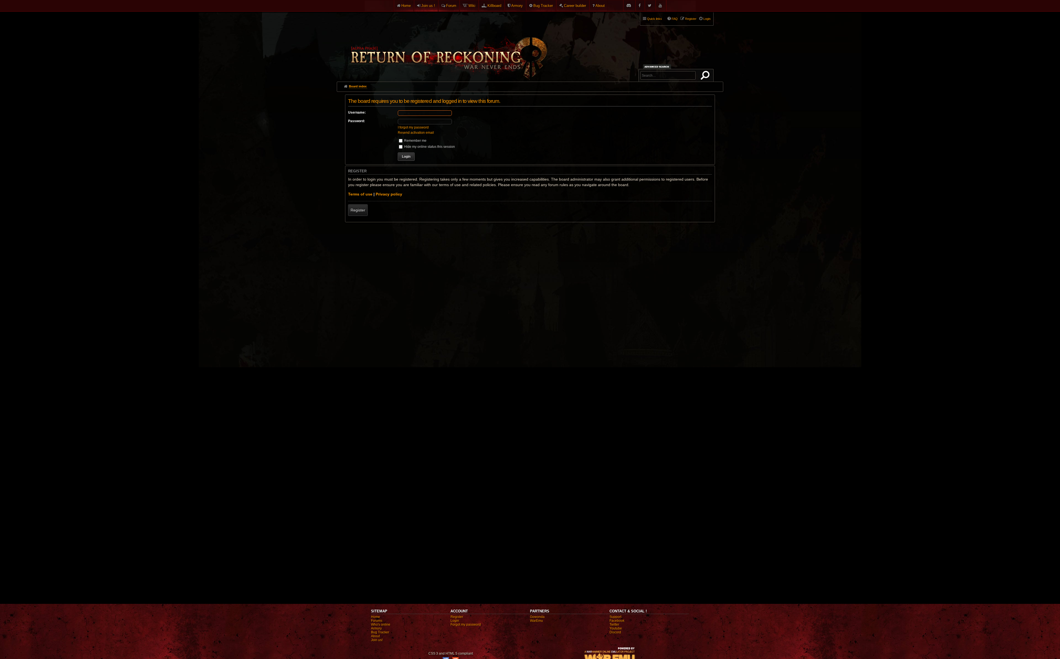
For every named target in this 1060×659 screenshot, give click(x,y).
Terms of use (360, 194)
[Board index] (448, 44)
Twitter (614, 624)
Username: (357, 112)
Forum (451, 6)
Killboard (494, 6)
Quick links (654, 18)
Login (455, 621)
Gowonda (537, 617)
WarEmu (536, 621)
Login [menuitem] (707, 18)
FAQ (675, 18)
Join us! (377, 640)
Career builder (575, 6)
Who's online (380, 624)
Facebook (617, 621)
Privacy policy (389, 194)
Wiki (471, 6)
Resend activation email (416, 133)
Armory (517, 6)
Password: (356, 121)
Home (406, 6)
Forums (376, 621)
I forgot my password (413, 127)
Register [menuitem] (690, 18)
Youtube (616, 628)
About (600, 6)
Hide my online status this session (429, 147)
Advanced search (657, 66)
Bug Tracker (543, 6)
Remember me (414, 141)
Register (358, 210)
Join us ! (428, 6)
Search (706, 76)
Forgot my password (466, 624)
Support (615, 617)
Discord (615, 632)
